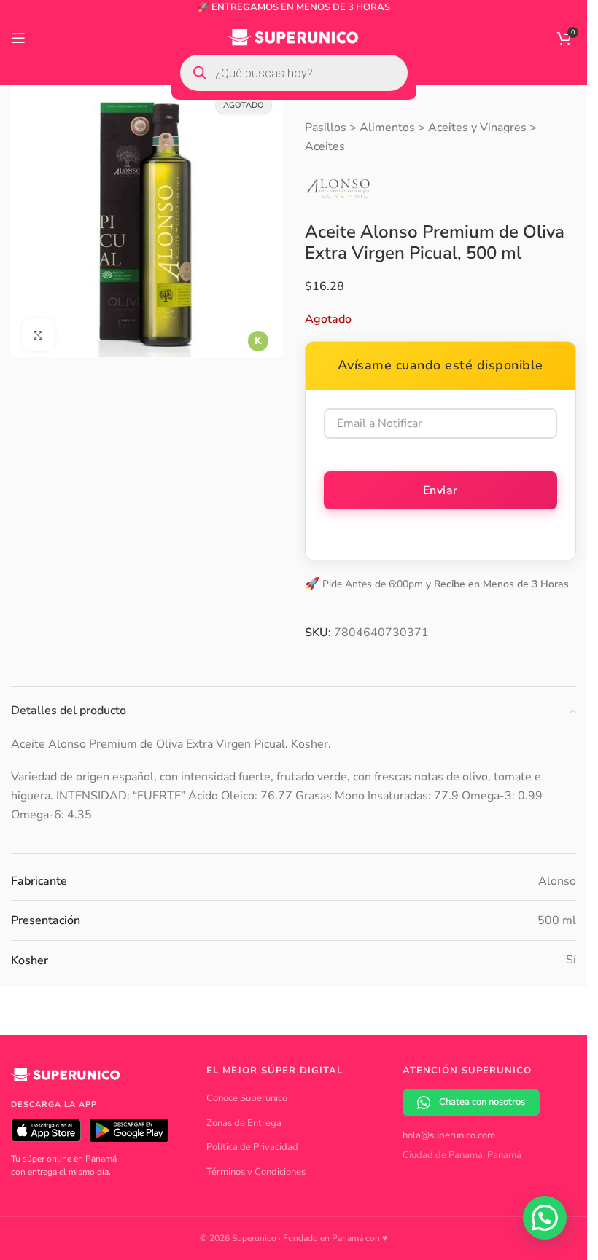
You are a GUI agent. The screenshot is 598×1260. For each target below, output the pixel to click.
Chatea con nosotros (482, 1101)
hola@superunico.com (449, 1135)
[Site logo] (293, 37)
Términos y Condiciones (256, 1171)
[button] (545, 1218)
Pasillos (325, 128)
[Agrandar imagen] (38, 329)
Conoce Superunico (246, 1098)
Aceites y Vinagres (477, 128)
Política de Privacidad (252, 1147)
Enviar (440, 490)
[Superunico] (65, 1080)
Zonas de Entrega (243, 1123)
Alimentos (387, 128)
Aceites (325, 146)
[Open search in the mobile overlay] (293, 73)
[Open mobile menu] (18, 37)
